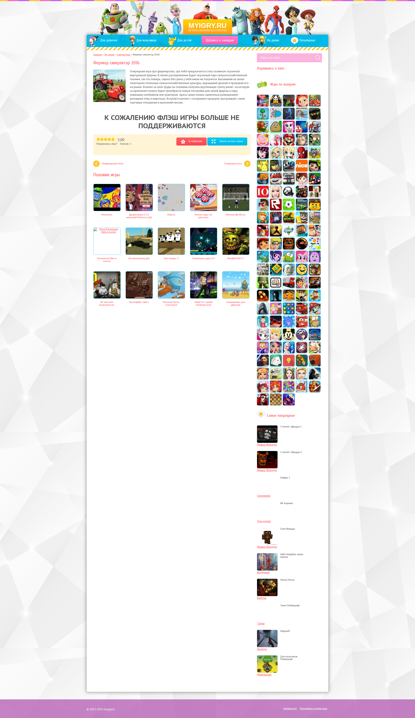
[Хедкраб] (268, 631)
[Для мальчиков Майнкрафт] (268, 659)
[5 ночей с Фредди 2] (268, 452)
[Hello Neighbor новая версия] (268, 557)
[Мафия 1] (268, 478)
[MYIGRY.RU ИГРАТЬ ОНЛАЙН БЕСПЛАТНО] (207, 17)
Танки (261, 623)
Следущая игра (233, 163)
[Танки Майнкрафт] (268, 605)
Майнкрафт (264, 674)
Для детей (264, 521)
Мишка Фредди (267, 444)
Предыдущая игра (112, 163)
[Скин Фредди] (268, 529)
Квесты (261, 598)
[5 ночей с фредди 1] (268, 426)
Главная (97, 54)
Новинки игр (290, 708)
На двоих (109, 54)
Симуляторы (123, 54)
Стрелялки (263, 495)
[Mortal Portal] (268, 580)
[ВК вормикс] (268, 503)
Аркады (262, 649)
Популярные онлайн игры (313, 708)
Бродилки (263, 572)
